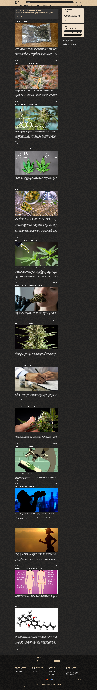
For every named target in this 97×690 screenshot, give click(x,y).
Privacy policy (79, 32)
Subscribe (73, 34)
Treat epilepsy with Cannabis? (23, 366)
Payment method (52, 671)
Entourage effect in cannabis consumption (26, 63)
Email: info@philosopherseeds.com (72, 673)
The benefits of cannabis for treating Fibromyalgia (28, 568)
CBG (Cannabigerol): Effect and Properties (26, 240)
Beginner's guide (39, 5)
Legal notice (74, 32)
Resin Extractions (66, 41)
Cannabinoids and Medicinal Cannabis (69, 44)
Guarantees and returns (53, 670)
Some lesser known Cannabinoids (24, 446)
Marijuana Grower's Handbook (68, 40)
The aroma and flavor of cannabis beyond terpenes (28, 285)
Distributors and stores (19, 671)
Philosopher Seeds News (67, 43)
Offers (30, 5)
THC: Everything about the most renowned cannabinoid (30, 104)
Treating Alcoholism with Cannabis (24, 486)
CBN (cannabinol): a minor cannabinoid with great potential (31, 190)
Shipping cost (51, 668)
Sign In (78, 5)
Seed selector (45, 5)
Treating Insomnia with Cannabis (24, 323)
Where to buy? (34, 668)
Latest (34, 5)
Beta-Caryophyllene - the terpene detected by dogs (28, 406)
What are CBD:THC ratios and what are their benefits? (29, 149)
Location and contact (18, 670)
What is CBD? (18, 606)
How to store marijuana (21, 21)
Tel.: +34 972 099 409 (70, 674)
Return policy (51, 672)
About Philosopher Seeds (19, 668)
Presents (33, 672)
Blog (50, 5)
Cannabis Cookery (66, 45)
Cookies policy (51, 674)
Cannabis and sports (20, 526)
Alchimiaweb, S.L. (43, 684)
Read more (16, 57)
